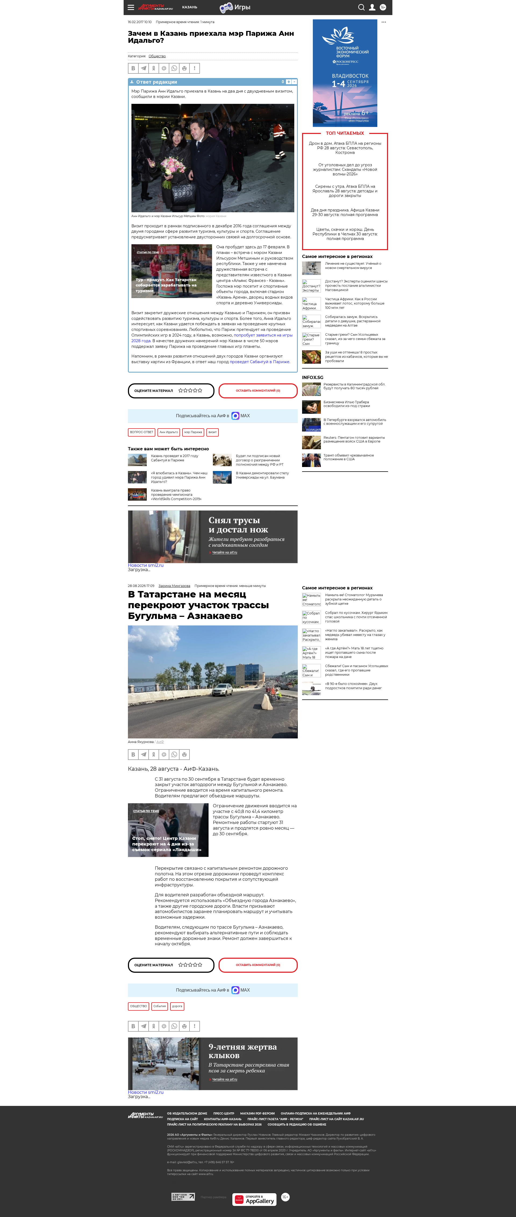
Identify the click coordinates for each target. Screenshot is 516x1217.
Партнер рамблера (213, 1197)
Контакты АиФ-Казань (222, 1119)
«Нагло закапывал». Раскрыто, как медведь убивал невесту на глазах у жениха (355, 634)
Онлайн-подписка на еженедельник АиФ (316, 1113)
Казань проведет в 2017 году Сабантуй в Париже (174, 458)
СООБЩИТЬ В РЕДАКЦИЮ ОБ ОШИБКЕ (297, 1124)
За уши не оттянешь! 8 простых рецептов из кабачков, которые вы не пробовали (356, 356)
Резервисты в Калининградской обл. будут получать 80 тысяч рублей (355, 386)
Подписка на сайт (182, 1119)
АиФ (160, 742)
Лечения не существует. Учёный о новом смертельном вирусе (353, 265)
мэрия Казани (216, 216)
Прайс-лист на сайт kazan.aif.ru (336, 1119)
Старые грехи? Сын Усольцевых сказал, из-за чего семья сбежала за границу (355, 338)
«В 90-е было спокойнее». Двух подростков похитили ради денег (353, 686)
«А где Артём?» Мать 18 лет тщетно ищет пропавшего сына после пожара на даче (354, 652)
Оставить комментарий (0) (258, 390)
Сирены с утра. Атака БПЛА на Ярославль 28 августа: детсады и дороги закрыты (345, 191)
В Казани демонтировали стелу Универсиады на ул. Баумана (262, 475)
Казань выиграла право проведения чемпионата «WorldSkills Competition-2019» (176, 494)
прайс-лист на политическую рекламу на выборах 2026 (214, 1124)
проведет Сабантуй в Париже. (260, 361)
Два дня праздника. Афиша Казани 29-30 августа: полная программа (345, 212)
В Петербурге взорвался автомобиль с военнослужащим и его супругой (355, 422)
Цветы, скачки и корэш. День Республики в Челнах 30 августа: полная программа (345, 234)
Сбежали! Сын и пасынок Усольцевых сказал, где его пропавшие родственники (356, 670)
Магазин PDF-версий (257, 1113)
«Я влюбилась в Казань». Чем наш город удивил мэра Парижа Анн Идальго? (179, 477)
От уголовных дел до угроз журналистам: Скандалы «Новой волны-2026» (345, 169)
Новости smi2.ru (146, 565)
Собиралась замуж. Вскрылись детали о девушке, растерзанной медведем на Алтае (353, 321)
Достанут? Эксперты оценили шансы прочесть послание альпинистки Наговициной (356, 285)
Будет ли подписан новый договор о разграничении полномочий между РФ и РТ (260, 460)
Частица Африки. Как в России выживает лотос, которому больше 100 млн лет (354, 303)
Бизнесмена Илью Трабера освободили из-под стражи (347, 404)
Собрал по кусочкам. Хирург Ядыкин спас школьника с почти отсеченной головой (356, 617)
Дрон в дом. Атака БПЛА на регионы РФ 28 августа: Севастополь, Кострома (345, 148)
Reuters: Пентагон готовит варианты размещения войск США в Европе (354, 439)
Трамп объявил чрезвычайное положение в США (349, 457)
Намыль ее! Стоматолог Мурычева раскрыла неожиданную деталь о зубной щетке (354, 599)
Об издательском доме (187, 1113)
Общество (157, 56)
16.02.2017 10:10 (140, 22)
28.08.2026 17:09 (141, 586)
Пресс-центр (223, 1113)
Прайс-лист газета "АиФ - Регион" (275, 1119)
